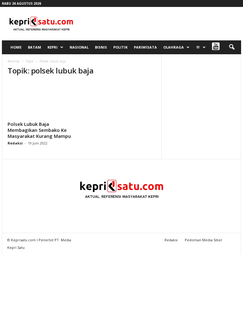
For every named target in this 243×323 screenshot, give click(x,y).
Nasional (79, 47)
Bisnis (101, 47)
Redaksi (15, 143)
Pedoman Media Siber (203, 240)
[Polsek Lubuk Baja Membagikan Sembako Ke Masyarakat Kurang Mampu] (42, 100)
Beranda (14, 61)
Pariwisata (145, 47)
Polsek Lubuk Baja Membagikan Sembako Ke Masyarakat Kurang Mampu (39, 130)
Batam (34, 47)
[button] (232, 47)
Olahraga (173, 47)
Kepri (52, 47)
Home (16, 47)
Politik (120, 47)
